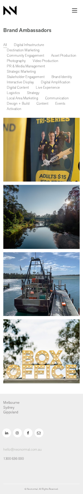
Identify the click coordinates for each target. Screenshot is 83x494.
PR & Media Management (26, 66)
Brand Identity (62, 77)
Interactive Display (20, 82)
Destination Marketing (23, 50)
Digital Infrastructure (29, 45)
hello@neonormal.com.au (22, 449)
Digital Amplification (55, 82)
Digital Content (18, 87)
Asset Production (63, 55)
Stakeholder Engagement (25, 77)
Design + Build (18, 103)
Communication (57, 98)
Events (60, 103)
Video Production (45, 61)
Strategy (33, 93)
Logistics (13, 93)
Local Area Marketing (22, 98)
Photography (16, 61)
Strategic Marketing (21, 71)
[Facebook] (28, 432)
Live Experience (48, 87)
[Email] (39, 432)
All (5, 45)
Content (42, 103)
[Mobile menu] (75, 10)
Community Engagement (25, 55)
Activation (14, 109)
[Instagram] (17, 432)
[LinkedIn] (6, 432)
